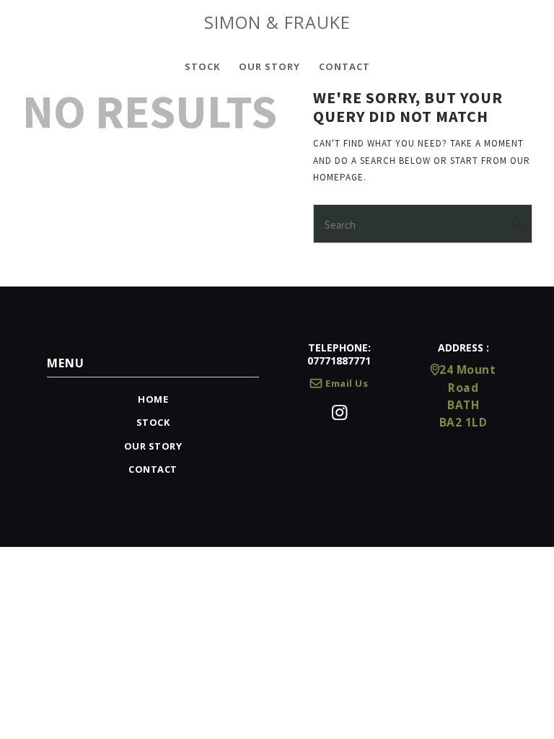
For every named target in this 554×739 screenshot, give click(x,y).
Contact (152, 469)
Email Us (346, 383)
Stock (153, 422)
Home (153, 399)
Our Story (153, 446)
